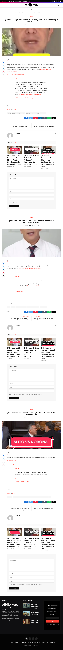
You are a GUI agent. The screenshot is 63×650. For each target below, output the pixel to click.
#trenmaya (9, 71)
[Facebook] (3, 62)
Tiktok (9, 109)
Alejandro (10, 497)
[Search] (60, 5)
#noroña (24, 268)
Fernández (23, 497)
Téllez (41, 113)
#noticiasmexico (30, 459)
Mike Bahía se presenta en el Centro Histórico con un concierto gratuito (20, 1)
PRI (49, 497)
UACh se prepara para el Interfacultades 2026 (36, 605)
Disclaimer (52, 642)
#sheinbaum (43, 69)
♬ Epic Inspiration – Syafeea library (15, 74)
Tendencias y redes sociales (41, 9)
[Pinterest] (3, 72)
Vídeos (55, 9)
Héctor (23, 113)
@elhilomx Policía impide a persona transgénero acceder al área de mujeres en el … (44, 126)
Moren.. (36, 497)
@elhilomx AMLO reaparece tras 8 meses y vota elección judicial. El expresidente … (14, 160)
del (16, 306)
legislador (28, 113)
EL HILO (14, 109)
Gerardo (28, 497)
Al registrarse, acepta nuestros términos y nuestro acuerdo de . (52, 625)
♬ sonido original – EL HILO (14, 464)
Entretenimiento (18, 9)
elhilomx (18, 113)
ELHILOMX (29, 24)
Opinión (50, 9)
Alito (9, 306)
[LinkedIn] (3, 68)
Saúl (38, 113)
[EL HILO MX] (31, 5)
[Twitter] (3, 65)
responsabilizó (43, 306)
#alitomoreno (42, 459)
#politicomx (34, 268)
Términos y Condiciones (38, 642)
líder (32, 497)
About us (10, 642)
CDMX (12, 9)
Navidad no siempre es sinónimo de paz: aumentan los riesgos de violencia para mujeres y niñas (35, 622)
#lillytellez (28, 268)
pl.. (38, 306)
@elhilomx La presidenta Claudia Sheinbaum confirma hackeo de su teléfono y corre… (48, 161)
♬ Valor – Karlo (11, 271)
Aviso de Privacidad (26, 642)
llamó (25, 306)
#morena (15, 71)
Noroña (46, 497)
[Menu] (2, 5)
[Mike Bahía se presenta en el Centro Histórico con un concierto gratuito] (26, 613)
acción (9, 113)
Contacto (16, 642)
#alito (20, 268)
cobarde (13, 306)
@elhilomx (9, 60)
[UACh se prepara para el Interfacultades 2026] (26, 605)
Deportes (32, 9)
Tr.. (44, 113)
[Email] (3, 75)
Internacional (26, 9)
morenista (29, 306)
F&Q (47, 642)
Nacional (8, 9)
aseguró (14, 113)
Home (16, 12)
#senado (39, 268)
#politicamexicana (11, 460)
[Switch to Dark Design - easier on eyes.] (58, 5)
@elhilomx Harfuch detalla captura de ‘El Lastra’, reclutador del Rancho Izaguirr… (31, 160)
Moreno (34, 306)
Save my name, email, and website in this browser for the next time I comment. (26, 202)
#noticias (48, 69)
